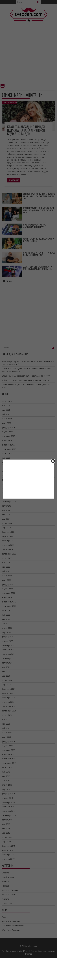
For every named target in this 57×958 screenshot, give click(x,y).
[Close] (53, 461)
